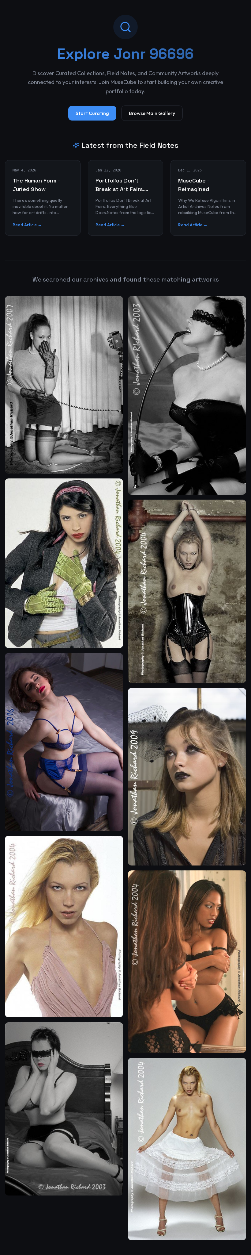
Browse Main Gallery (152, 113)
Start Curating (92, 113)
